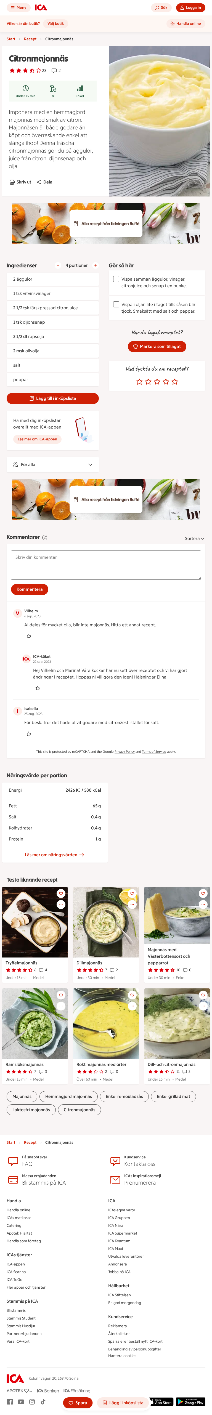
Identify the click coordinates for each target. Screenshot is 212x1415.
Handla (14, 1200)
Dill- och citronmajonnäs (171, 1064)
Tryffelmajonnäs (21, 963)
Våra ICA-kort (18, 1341)
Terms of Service (154, 752)
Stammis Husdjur (21, 1326)
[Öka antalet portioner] (95, 265)
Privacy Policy (125, 752)
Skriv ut (24, 182)
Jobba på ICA (119, 1272)
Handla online (18, 1210)
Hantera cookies (122, 1355)
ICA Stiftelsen (119, 1295)
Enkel (80, 96)
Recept (30, 39)
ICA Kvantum (119, 1241)
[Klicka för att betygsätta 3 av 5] (157, 381)
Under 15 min (25, 96)
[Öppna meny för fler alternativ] (61, 904)
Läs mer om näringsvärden (51, 854)
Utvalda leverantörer (126, 1256)
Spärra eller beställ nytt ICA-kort (135, 1341)
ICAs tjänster (19, 1254)
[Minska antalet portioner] (58, 265)
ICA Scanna (16, 1272)
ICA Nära (115, 1225)
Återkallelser (119, 1333)
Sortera (192, 538)
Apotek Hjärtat (19, 1233)
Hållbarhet (118, 1285)
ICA (111, 1200)
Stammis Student (21, 1318)
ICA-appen (16, 1264)
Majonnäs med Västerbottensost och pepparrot (169, 956)
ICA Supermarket (122, 1233)
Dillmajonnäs (89, 963)
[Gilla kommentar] (28, 636)
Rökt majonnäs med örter (101, 1064)
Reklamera (117, 1326)
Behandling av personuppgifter (134, 1349)
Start (11, 39)
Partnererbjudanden (24, 1333)
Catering (14, 1225)
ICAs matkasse (19, 1217)
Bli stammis (16, 1310)
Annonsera (117, 1264)
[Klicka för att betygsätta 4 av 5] (165, 381)
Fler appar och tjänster (26, 1287)
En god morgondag (124, 1302)
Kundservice (120, 1316)
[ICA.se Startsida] (41, 7)
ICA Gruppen (119, 1217)
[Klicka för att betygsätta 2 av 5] (148, 381)
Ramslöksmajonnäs (25, 1064)
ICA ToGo (14, 1279)
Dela (47, 182)
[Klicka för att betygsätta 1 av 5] (139, 381)
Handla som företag (24, 1241)
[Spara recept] (61, 893)
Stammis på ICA (22, 1301)
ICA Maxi (115, 1248)
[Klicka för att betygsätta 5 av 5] (174, 381)
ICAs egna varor (121, 1210)
